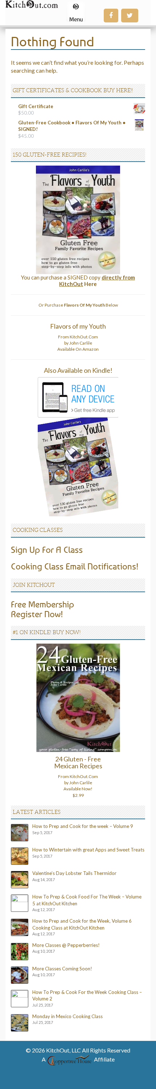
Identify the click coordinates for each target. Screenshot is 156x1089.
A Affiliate (78, 1059)
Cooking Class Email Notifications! (75, 566)
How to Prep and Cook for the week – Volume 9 (82, 826)
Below (91, 305)
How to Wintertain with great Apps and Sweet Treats (88, 850)
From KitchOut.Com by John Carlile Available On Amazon (78, 343)
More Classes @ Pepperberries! (66, 945)
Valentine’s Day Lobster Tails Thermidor (74, 873)
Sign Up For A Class (47, 549)
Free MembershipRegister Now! (42, 609)
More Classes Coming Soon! (62, 968)
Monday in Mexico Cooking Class (67, 1016)
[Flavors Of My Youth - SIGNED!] (78, 219)
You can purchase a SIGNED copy (78, 280)
